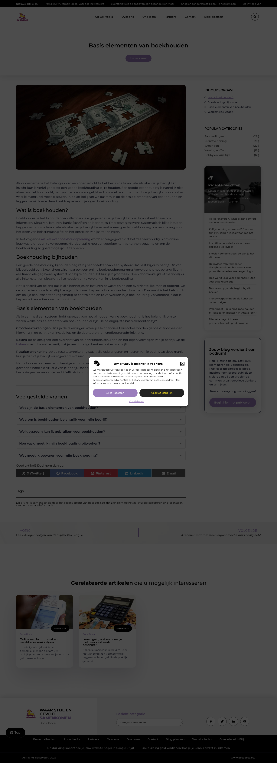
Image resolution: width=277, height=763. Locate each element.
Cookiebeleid (136, 401)
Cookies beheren (162, 392)
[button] (182, 364)
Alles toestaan (115, 392)
